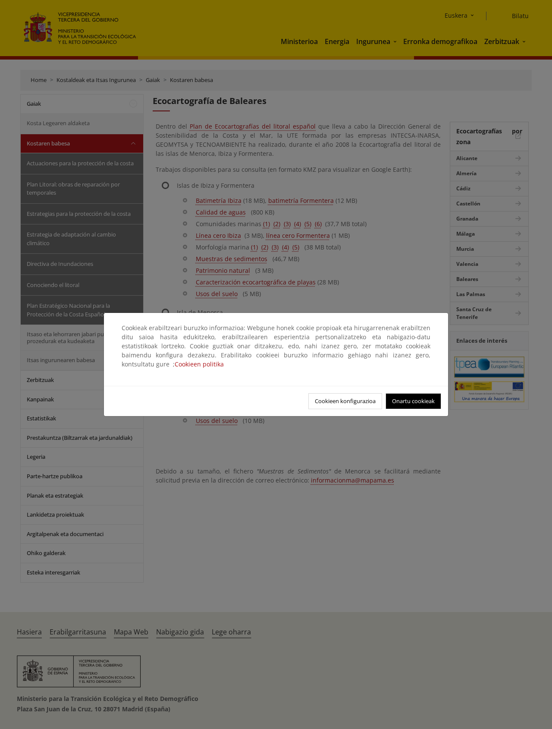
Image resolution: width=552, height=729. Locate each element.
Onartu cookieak (413, 401)
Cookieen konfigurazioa (345, 401)
